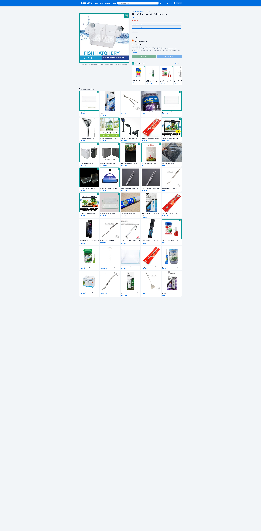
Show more (134, 52)
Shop (101, 3)
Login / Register (169, 3)
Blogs (114, 3)
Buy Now (145, 56)
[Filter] (160, 3)
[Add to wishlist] (181, 17)
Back (82, 9)
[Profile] (163, 3)
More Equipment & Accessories (138, 11)
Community (108, 3)
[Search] (119, 3)
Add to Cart (170, 56)
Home (96, 3)
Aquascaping (147, 11)
